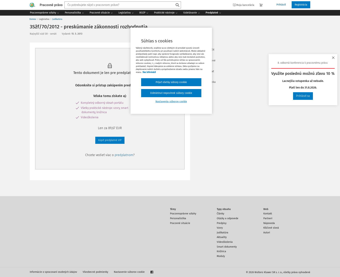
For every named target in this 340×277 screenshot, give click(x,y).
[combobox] (122, 5)
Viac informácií (149, 72)
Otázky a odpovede (227, 218)
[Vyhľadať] (177, 5)
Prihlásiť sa (303, 96)
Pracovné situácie (180, 223)
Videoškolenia (225, 241)
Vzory (220, 227)
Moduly (221, 256)
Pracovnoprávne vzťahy (183, 213)
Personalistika (178, 218)
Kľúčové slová (271, 227)
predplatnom (124, 155)
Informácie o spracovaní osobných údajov (53, 271)
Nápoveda (269, 223)
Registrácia (301, 4)
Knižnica (221, 251)
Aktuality (222, 237)
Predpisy (221, 223)
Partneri (267, 218)
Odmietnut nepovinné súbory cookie (171, 93)
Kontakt (267, 213)
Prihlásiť (281, 4)
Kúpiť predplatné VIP (109, 140)
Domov (32, 19)
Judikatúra (57, 19)
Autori (266, 232)
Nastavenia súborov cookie (171, 101)
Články (220, 213)
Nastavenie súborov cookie (129, 271)
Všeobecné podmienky (95, 271)
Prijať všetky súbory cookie (171, 82)
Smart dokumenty (227, 246)
